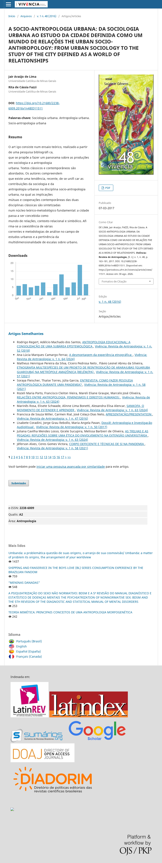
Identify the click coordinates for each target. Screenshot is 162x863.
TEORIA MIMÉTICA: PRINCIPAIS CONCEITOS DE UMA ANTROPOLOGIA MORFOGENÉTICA (70, 612)
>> (69, 457)
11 (37, 457)
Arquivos (26, 16)
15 (54, 457)
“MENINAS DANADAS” (24, 583)
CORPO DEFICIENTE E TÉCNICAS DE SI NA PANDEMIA (107, 444)
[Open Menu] (8, 4)
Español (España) (28, 651)
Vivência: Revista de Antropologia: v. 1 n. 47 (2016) (52, 418)
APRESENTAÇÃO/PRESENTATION (129, 414)
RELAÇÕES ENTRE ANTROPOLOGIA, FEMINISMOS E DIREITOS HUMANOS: (68, 397)
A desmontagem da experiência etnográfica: (101, 355)
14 (49, 457)
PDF (107, 188)
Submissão (18, 483)
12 (41, 457)
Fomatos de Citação (114, 281)
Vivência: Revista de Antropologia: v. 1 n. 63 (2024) (112, 410)
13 (45, 457)
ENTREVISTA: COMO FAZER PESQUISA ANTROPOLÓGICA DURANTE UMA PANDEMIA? (75, 382)
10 (33, 457)
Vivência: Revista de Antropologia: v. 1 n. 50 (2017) (71, 427)
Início (11, 16)
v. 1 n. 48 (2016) (46, 16)
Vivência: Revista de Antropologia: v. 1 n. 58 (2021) (52, 448)
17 (62, 457)
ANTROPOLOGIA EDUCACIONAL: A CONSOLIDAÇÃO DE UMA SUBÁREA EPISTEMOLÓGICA (73, 344)
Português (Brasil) (29, 641)
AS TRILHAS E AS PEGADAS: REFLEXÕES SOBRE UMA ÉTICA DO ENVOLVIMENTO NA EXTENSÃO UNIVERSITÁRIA (82, 433)
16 (58, 457)
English (21, 646)
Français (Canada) (29, 656)
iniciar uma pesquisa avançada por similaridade (70, 467)
